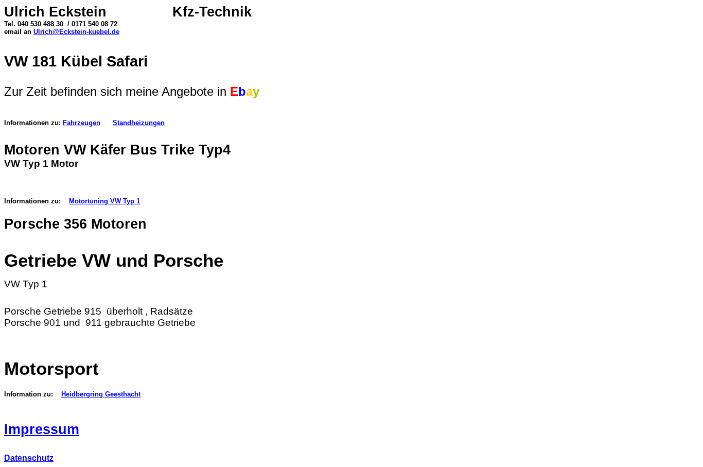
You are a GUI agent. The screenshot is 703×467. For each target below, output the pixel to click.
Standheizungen (139, 123)
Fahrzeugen (81, 123)
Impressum (41, 429)
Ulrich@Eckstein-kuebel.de (76, 32)
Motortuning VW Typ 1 (104, 201)
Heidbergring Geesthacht (100, 394)
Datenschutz (29, 458)
